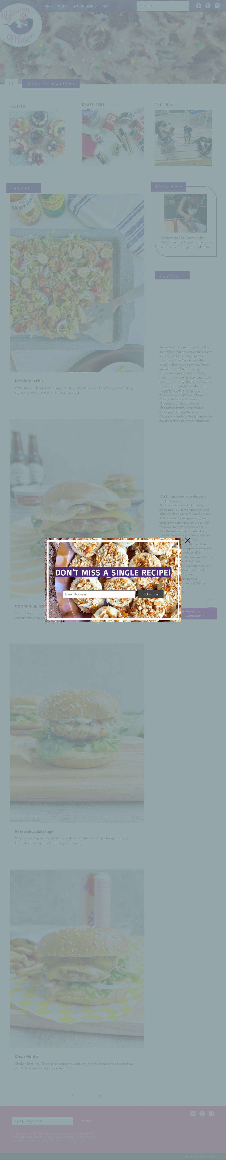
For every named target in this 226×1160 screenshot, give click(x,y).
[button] (187, 540)
